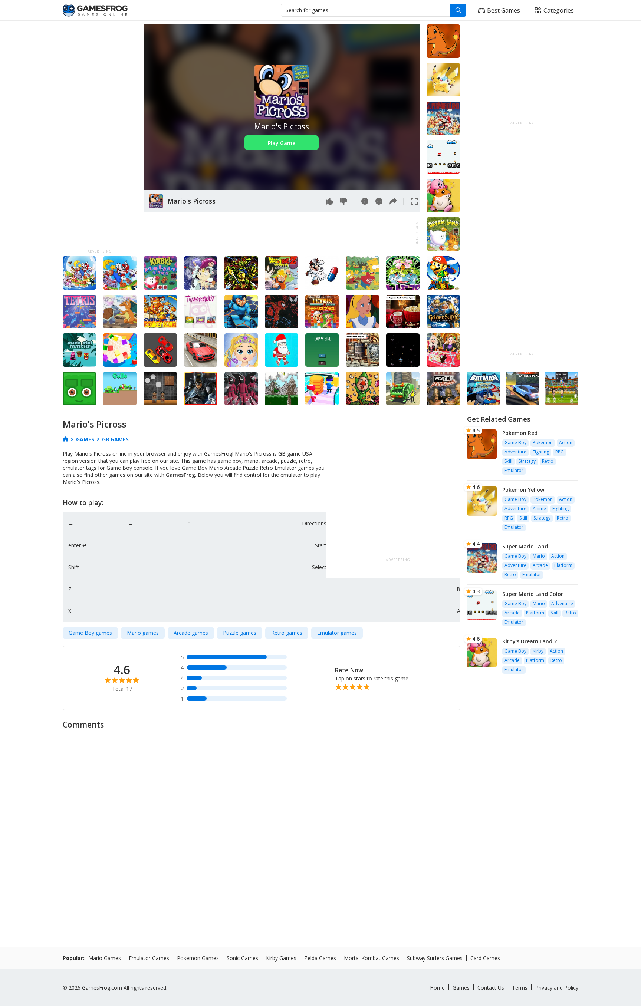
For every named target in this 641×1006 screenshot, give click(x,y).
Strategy (527, 461)
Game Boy (515, 442)
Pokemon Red (520, 432)
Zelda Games (320, 958)
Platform (563, 565)
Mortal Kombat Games (371, 958)
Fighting (541, 452)
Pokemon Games (198, 958)
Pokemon (543, 442)
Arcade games (191, 632)
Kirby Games (281, 958)
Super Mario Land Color (532, 593)
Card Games (485, 958)
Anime (539, 508)
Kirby (538, 651)
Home (437, 987)
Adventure (515, 452)
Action (565, 442)
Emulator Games (149, 958)
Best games (503, 10)
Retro (547, 461)
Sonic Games (242, 958)
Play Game (281, 142)
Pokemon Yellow (523, 489)
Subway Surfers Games (435, 958)
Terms (519, 987)
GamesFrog (180, 474)
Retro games (286, 632)
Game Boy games (90, 632)
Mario (539, 556)
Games (461, 987)
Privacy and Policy (556, 987)
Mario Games (104, 958)
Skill (508, 461)
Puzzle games (239, 632)
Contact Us (490, 987)
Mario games (143, 632)
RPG (559, 452)
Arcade (540, 565)
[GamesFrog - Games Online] (95, 10)
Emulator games (337, 632)
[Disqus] (320, 826)
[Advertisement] (100, 135)
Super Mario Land (525, 546)
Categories (558, 10)
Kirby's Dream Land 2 (529, 641)
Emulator (513, 470)
